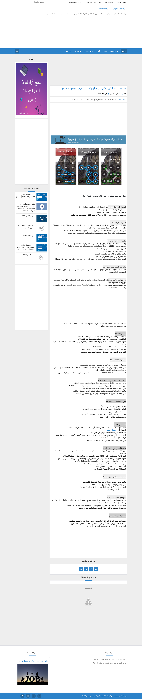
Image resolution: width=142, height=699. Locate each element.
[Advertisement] (52, 31)
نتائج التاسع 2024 (29, 254)
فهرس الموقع (109, 2)
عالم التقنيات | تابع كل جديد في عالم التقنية (113, 8)
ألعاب (98, 51)
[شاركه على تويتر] (96, 569)
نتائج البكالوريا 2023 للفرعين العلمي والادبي (26, 226)
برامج (105, 51)
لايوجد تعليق (114, 93)
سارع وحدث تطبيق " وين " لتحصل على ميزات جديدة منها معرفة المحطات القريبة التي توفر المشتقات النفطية (25, 207)
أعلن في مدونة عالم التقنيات (93, 2)
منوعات (68, 51)
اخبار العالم (78, 51)
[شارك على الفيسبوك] (91, 569)
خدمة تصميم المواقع (75, 2)
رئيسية (124, 51)
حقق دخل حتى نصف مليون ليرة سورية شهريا (29, 661)
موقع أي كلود (112, 430)
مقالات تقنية (114, 51)
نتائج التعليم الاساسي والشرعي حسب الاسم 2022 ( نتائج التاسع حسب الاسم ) (25, 247)
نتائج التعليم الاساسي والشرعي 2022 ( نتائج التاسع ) (25, 196)
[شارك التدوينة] (86, 569)
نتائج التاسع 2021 (29, 235)
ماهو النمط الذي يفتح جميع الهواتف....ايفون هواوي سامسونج (92, 88)
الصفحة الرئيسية (121, 2)
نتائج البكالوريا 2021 (28, 215)
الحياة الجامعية (89, 51)
